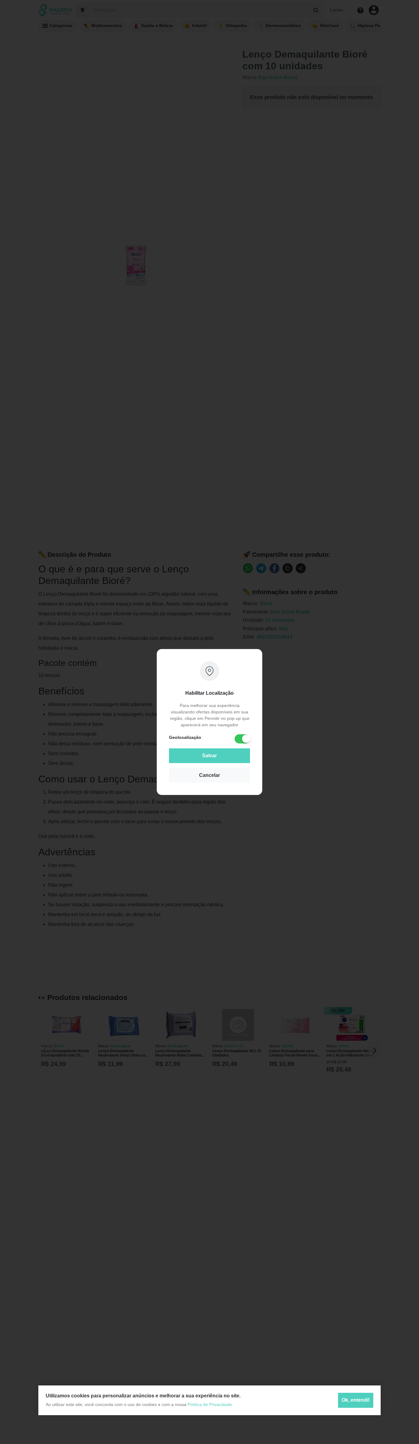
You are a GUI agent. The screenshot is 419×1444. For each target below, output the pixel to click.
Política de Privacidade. (210, 1404)
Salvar (209, 755)
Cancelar (209, 775)
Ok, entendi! (356, 1400)
